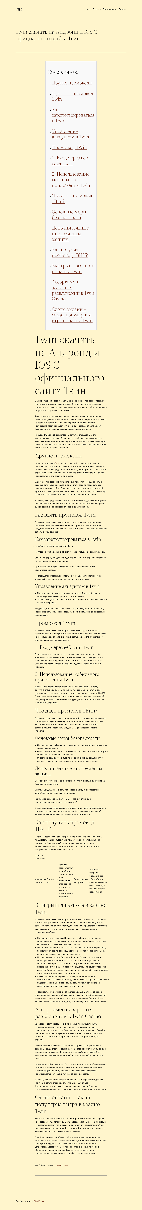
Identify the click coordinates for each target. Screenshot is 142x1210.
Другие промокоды (72, 82)
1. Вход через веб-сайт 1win (71, 160)
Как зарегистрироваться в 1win (73, 115)
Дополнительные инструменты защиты (70, 233)
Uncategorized (62, 1165)
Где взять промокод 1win (72, 96)
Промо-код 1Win (69, 147)
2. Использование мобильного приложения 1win (71, 179)
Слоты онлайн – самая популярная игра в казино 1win (72, 315)
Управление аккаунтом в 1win (70, 134)
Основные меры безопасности (69, 214)
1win (57, 463)
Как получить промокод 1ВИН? (70, 252)
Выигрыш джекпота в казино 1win (73, 268)
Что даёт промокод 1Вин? (72, 198)
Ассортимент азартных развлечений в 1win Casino (73, 290)
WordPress (39, 1201)
